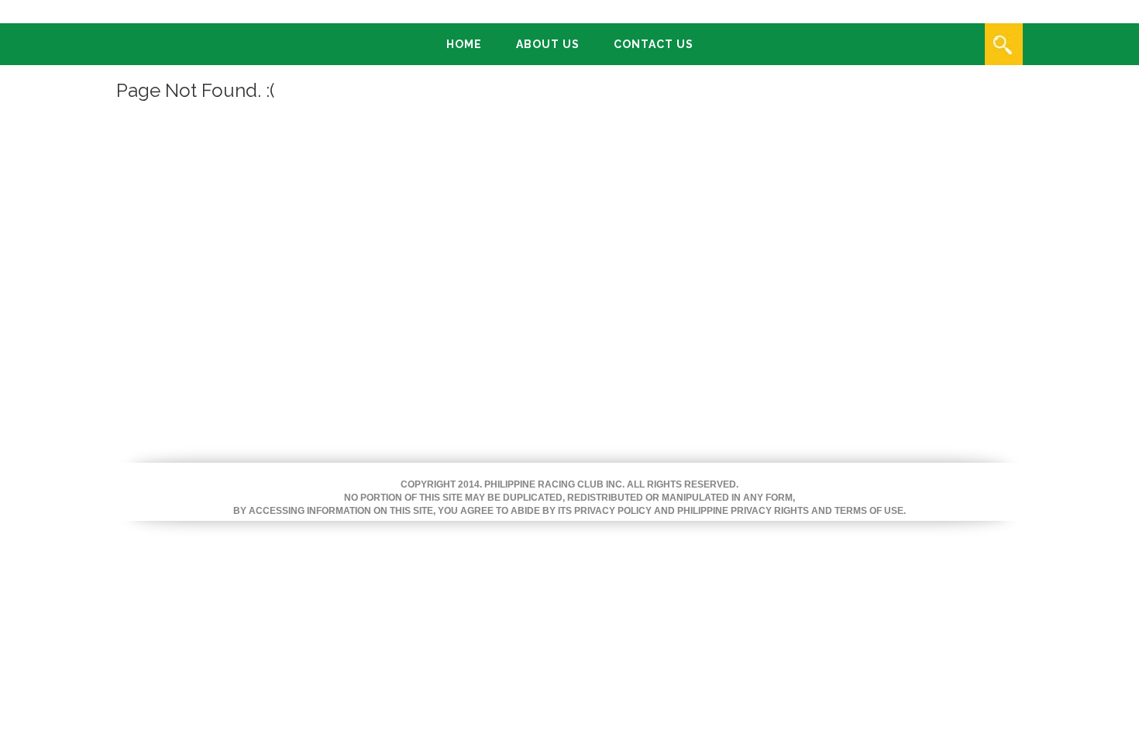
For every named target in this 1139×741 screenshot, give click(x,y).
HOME (464, 44)
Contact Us (653, 44)
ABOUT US (548, 44)
